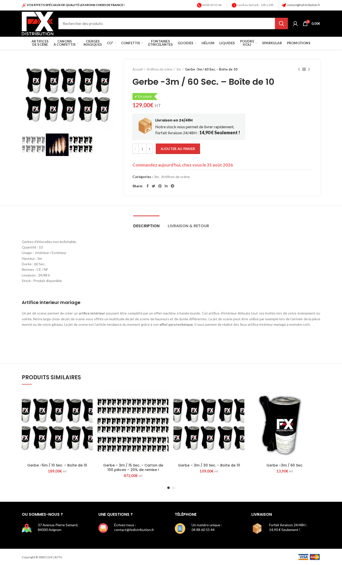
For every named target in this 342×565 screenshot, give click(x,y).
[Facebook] (147, 186)
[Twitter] (153, 186)
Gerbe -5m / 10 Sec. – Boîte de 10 (57, 465)
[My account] (295, 23)
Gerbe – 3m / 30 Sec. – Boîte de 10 (209, 465)
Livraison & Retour (188, 226)
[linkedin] (166, 186)
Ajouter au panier (178, 149)
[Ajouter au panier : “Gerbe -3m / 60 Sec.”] (316, 398)
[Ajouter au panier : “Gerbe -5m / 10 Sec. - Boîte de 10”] (89, 398)
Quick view (89, 409)
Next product (308, 69)
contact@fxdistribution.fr (303, 5)
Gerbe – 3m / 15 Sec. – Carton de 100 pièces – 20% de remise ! (133, 467)
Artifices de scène (159, 69)
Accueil (137, 69)
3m (178, 69)
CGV (49, 557)
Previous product (298, 69)
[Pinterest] (160, 186)
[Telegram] (172, 186)
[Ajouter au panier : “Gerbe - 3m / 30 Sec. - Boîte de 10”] (240, 398)
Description (146, 226)
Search (281, 23)
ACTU (58, 557)
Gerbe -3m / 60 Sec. (284, 465)
